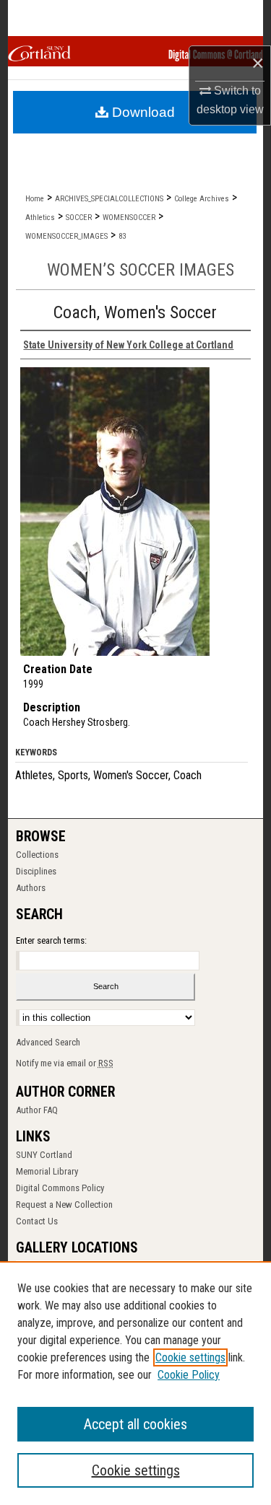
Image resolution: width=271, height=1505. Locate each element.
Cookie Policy (189, 1375)
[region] (135, 1383)
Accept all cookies (135, 1424)
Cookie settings (190, 1357)
